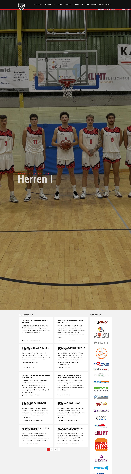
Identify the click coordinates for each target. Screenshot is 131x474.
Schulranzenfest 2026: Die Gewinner (54, 9)
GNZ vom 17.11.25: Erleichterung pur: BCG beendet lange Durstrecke (70, 429)
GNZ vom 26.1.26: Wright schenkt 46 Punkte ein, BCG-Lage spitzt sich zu (69, 376)
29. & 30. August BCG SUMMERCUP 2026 (94, 9)
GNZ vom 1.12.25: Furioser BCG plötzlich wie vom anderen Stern (35, 429)
